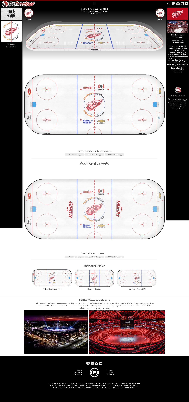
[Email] (186, 3)
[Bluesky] (182, 3)
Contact (109, 371)
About (79, 371)
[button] (94, 4)
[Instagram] (178, 3)
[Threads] (173, 3)
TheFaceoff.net (74, 383)
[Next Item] (160, 332)
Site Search (110, 374)
